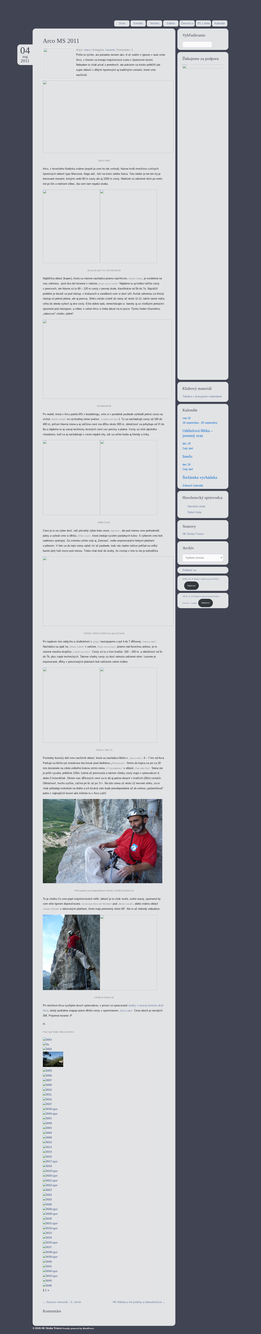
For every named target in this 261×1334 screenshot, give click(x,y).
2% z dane (203, 23)
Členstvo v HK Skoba (187, 24)
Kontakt (138, 23)
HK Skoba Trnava (192, 533)
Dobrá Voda (194, 512)
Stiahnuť (191, 586)
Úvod (122, 23)
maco (87, 49)
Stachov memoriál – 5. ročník (62, 1302)
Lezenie (110, 49)
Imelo (187, 456)
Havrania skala (196, 506)
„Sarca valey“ (126, 1010)
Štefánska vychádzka (199, 477)
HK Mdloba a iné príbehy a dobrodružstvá (139, 1302)
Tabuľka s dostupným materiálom (202, 396)
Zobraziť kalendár (192, 485)
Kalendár (220, 23)
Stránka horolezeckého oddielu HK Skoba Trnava (65, 14)
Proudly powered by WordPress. (78, 1328)
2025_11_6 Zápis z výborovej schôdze (200, 579)
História (154, 23)
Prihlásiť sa (189, 570)
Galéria (171, 23)
